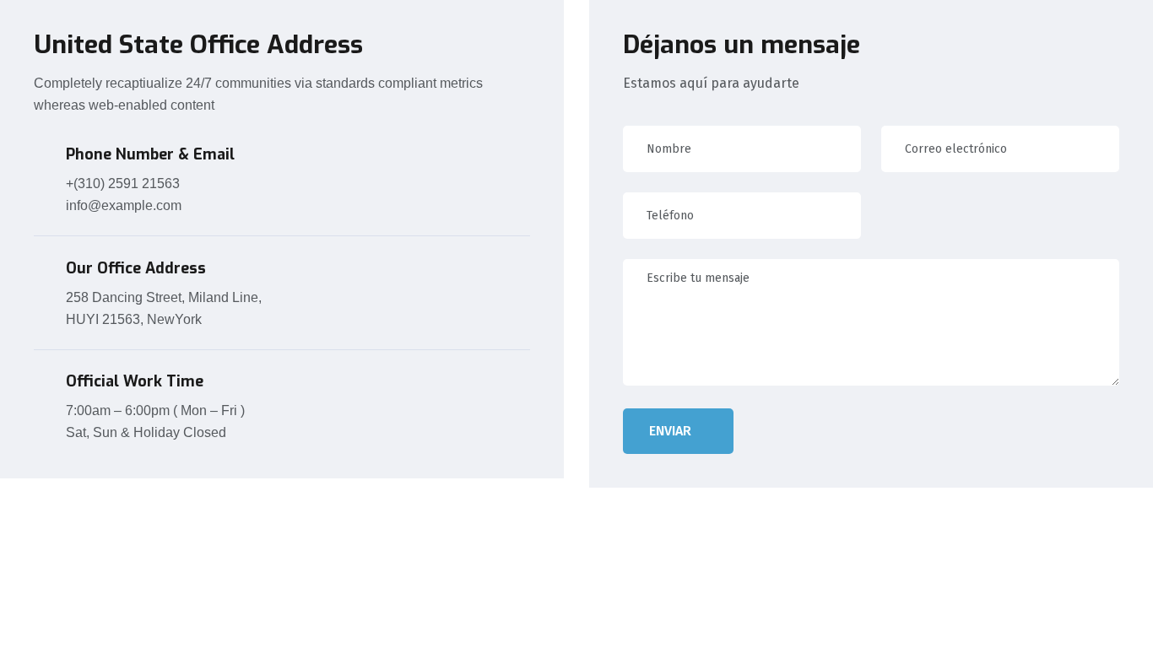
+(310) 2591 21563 (123, 183)
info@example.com (123, 205)
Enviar (670, 431)
